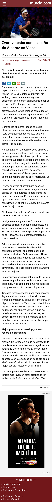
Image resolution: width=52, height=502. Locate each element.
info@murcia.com (12, 484)
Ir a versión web (11, 499)
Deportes (44, 387)
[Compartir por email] (18, 83)
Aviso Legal (9, 487)
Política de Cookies (13, 496)
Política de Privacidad (14, 490)
